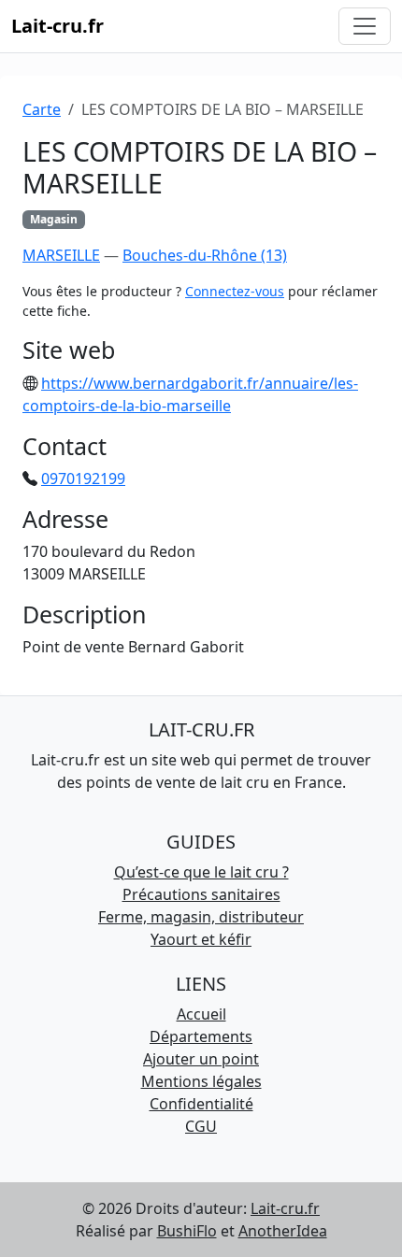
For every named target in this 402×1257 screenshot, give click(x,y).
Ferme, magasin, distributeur (201, 917)
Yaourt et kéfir (201, 939)
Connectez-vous (234, 291)
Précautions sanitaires (201, 894)
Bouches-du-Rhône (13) (204, 255)
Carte (41, 109)
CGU (201, 1126)
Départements (201, 1036)
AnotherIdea (282, 1231)
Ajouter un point (201, 1059)
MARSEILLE (61, 255)
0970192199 (83, 478)
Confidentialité (201, 1103)
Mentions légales (201, 1081)
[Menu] (364, 26)
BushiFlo (187, 1231)
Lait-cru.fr (57, 25)
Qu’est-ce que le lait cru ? (201, 872)
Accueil (201, 1014)
